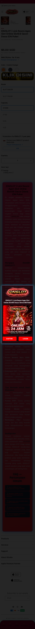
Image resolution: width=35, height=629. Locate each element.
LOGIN (25, 339)
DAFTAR (9, 339)
